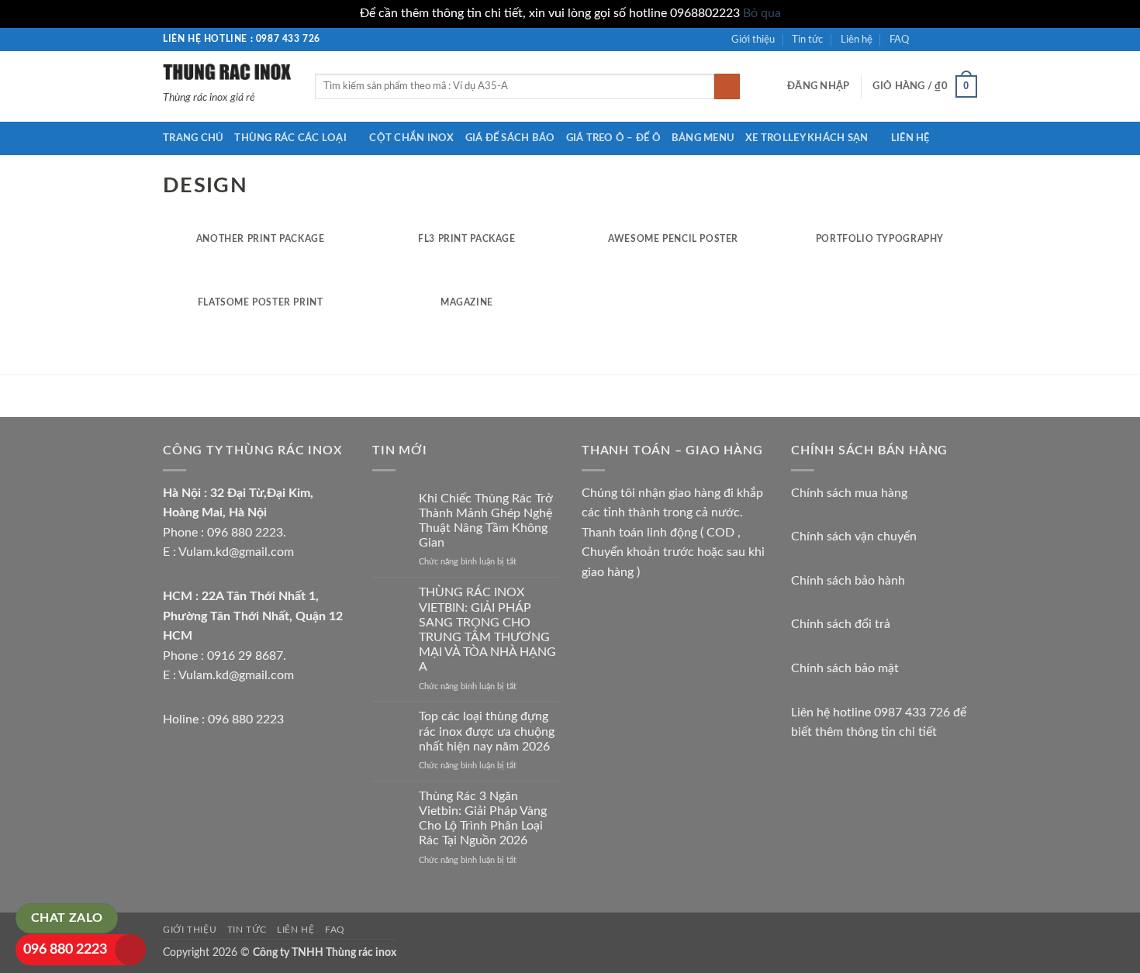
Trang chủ (193, 138)
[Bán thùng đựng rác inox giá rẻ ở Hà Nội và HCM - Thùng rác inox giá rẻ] (227, 71)
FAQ (899, 39)
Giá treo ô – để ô (613, 138)
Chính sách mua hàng (849, 493)
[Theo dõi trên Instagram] (940, 38)
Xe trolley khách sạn (806, 138)
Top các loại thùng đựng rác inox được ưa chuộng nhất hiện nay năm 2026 (486, 731)
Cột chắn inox (411, 138)
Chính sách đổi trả (840, 624)
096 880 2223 (65, 950)
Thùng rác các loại (290, 138)
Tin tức (807, 39)
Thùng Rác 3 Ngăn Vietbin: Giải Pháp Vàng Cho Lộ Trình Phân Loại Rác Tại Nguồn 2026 (483, 818)
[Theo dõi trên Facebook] (925, 38)
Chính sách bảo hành (848, 580)
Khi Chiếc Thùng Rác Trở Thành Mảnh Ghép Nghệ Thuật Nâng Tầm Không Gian (486, 521)
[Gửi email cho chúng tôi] (969, 38)
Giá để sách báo (510, 138)
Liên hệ (856, 39)
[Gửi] (727, 87)
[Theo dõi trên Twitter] (954, 38)
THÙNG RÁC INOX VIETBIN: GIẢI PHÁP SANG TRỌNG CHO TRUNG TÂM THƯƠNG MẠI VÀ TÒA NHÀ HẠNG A (487, 629)
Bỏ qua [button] (762, 13)
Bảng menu (703, 138)
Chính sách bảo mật (845, 668)
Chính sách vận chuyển (854, 536)
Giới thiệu (753, 39)
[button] (818, 86)
